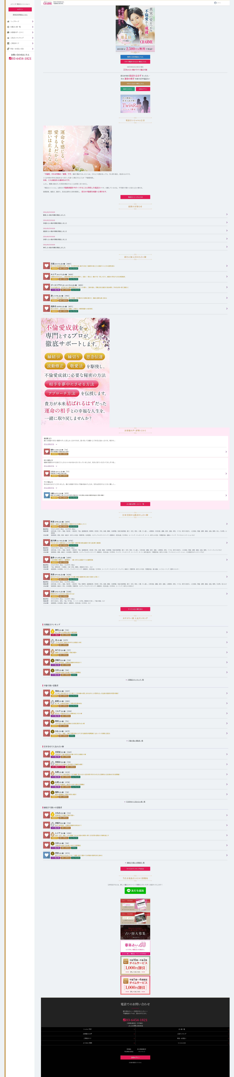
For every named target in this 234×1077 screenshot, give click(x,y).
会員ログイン (143, 89)
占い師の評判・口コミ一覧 (135, 504)
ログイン (20, 9)
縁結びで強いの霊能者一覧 (136, 863)
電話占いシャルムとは (135, 197)
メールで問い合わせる (135, 1026)
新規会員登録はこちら (20, 15)
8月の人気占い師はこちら (135, 83)
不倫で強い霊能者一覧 (135, 741)
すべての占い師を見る (135, 609)
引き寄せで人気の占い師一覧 (135, 802)
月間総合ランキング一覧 (136, 680)
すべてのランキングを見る (135, 869)
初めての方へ (127, 89)
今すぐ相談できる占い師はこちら (135, 62)
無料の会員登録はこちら (135, 57)
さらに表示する (49, 444)
